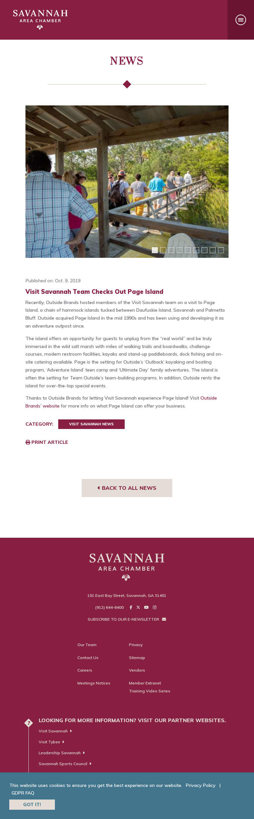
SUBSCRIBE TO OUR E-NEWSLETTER (124, 619)
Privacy (136, 644)
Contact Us (88, 657)
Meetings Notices (93, 683)
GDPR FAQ (23, 793)
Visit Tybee (49, 741)
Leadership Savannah (60, 752)
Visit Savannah (53, 730)
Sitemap (137, 657)
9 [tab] (221, 250)
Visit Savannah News (91, 424)
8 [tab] (213, 250)
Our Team (87, 644)
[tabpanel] (127, 181)
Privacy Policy (201, 785)
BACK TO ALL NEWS (128, 488)
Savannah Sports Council (63, 763)
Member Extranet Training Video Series (149, 687)
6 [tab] (196, 250)
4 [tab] (180, 250)
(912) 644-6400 (109, 607)
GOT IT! (32, 804)
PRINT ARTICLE (49, 442)
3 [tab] (171, 250)
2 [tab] (163, 250)
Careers (84, 670)
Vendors (137, 670)
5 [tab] (188, 250)
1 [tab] (155, 250)
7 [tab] (204, 250)
